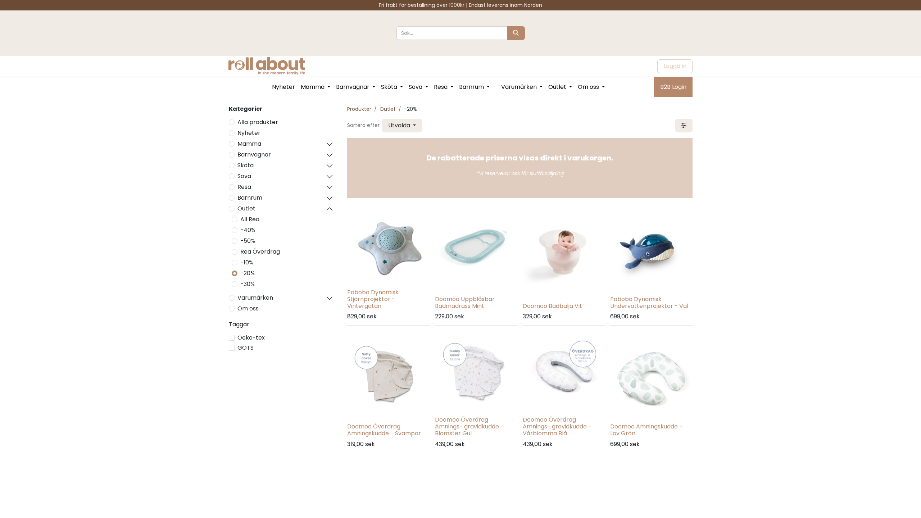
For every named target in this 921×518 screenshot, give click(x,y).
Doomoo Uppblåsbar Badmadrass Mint (465, 302)
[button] (402, 125)
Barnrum (249, 198)
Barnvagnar (254, 154)
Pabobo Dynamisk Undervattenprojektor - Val (649, 302)
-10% (246, 262)
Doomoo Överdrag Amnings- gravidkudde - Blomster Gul (469, 426)
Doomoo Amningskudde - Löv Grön (646, 429)
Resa (244, 187)
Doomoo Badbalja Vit (552, 306)
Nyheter (248, 133)
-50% (247, 241)
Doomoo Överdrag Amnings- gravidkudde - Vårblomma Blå (557, 426)
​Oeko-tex (251, 337)
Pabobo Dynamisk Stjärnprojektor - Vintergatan (373, 299)
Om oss (248, 308)
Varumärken (255, 298)
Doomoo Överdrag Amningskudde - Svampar (384, 429)
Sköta (245, 165)
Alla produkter (257, 122)
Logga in (674, 66)
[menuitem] (283, 87)
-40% (247, 230)
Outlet (246, 208)
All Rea (249, 219)
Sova (244, 176)
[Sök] (516, 33)
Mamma (249, 144)
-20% (247, 273)
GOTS (245, 348)
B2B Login (673, 87)
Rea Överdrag (260, 251)
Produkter (359, 109)
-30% (247, 284)
